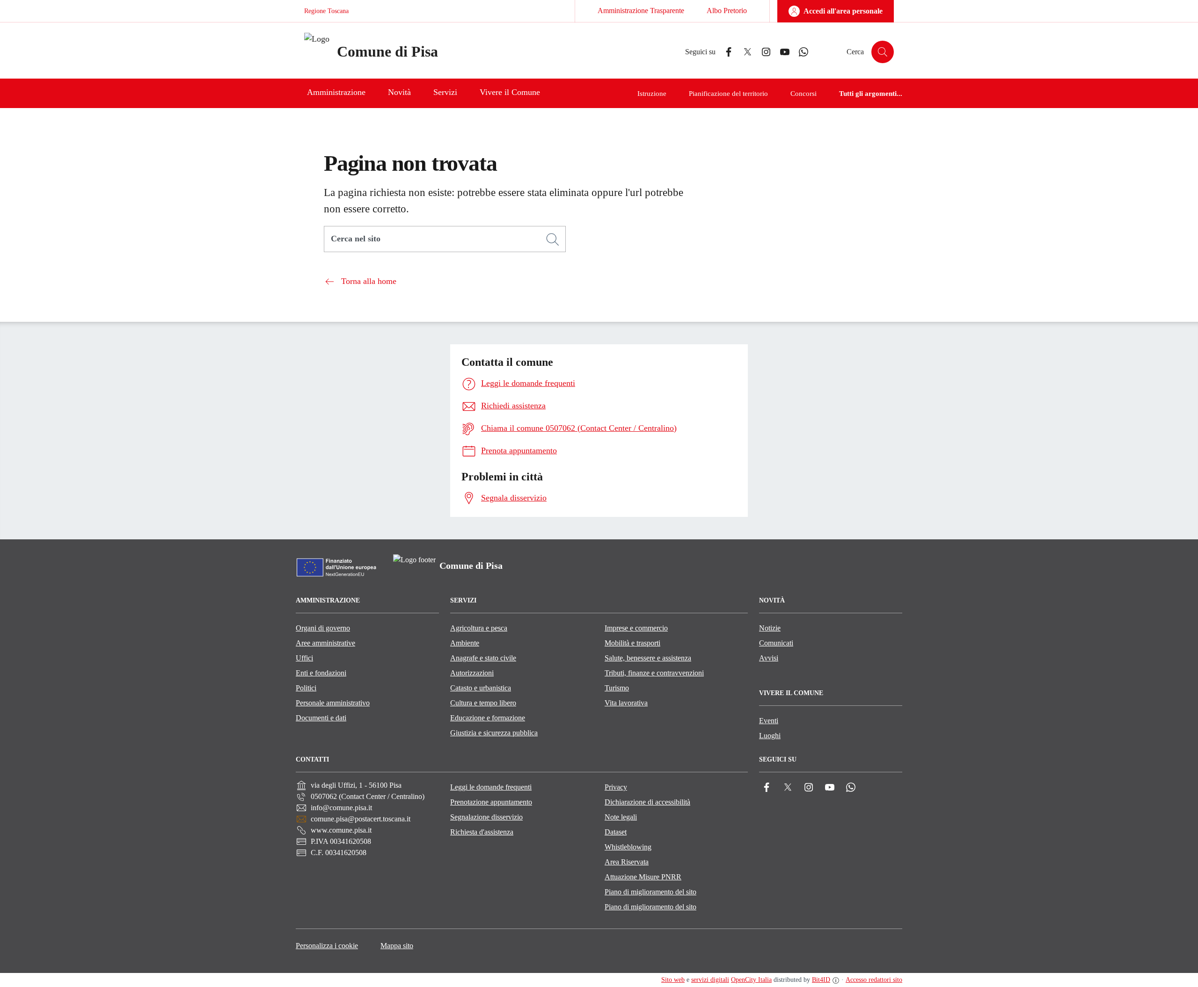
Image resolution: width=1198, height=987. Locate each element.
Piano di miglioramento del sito (650, 892)
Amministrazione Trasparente (641, 11)
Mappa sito (396, 946)
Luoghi (770, 736)
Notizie (770, 628)
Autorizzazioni (472, 673)
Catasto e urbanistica (480, 688)
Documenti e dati (321, 718)
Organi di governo (323, 628)
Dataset (616, 832)
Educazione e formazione (487, 718)
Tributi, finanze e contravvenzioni (654, 673)
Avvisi (768, 658)
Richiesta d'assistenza (481, 832)
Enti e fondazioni (321, 673)
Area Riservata (627, 862)
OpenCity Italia (751, 979)
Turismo (617, 688)
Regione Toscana (326, 11)
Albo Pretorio (727, 11)
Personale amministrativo (333, 703)
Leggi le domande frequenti (491, 787)
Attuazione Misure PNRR (643, 877)
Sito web (673, 979)
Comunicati (776, 643)
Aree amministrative (325, 643)
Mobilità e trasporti (632, 643)
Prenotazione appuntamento (491, 802)
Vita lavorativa (626, 703)
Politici (306, 688)
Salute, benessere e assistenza (648, 658)
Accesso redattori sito (874, 979)
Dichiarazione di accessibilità (647, 802)
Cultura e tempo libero (483, 703)
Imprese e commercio (636, 628)
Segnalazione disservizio (486, 817)
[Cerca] (552, 239)
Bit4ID (821, 979)
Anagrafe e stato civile (483, 658)
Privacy (616, 787)
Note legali (621, 817)
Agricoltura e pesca (478, 628)
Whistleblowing (628, 847)
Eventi (768, 721)
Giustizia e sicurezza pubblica (494, 733)
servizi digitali (710, 979)
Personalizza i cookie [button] (327, 946)
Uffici (304, 658)
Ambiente (464, 643)
